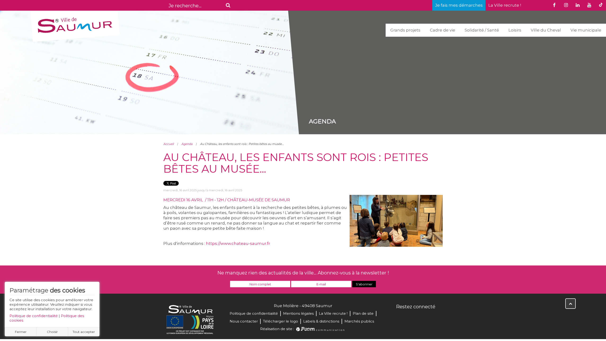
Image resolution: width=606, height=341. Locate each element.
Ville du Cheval (546, 30)
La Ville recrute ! (504, 5)
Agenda (186, 144)
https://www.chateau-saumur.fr (238, 243)
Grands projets (405, 30)
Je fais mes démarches (459, 5)
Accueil (168, 144)
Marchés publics (359, 321)
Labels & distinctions (321, 321)
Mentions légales (298, 313)
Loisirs (514, 30)
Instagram (431, 317)
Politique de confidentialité (33, 316)
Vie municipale (585, 30)
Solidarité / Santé (482, 30)
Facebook (400, 317)
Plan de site (363, 313)
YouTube (421, 317)
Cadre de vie (442, 30)
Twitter (410, 317)
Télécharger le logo (280, 321)
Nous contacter (244, 321)
